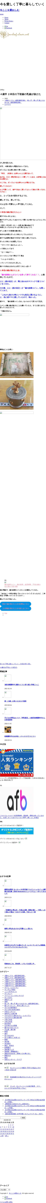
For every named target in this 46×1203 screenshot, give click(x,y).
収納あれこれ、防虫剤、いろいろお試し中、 (20, 964)
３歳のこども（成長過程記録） (15, 980)
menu (1, 14)
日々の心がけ (9, 1035)
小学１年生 (8, 1019)
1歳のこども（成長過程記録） (15, 976)
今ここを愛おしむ (9, 10)
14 (7, 1129)
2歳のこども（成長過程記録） (15, 978)
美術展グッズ (9, 1049)
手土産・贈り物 (9, 1029)
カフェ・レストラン (11, 987)
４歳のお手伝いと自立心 (8, 667)
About (6, 19)
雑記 (6, 1057)
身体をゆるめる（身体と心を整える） (17, 1053)
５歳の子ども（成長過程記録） (15, 983)
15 (9, 1129)
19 (3, 1131)
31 (13, 1133)
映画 (6, 1039)
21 (7, 1131)
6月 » (6, 1136)
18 (1, 1131)
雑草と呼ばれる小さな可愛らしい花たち (18, 928)
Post (5, 613)
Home (6, 17)
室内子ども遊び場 (10, 1013)
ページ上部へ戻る (6, 1202)
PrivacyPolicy (8, 21)
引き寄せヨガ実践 (10, 1025)
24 (13, 1131)
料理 (6, 1031)
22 (9, 1131)
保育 (6, 1001)
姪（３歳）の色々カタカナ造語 (15, 701)
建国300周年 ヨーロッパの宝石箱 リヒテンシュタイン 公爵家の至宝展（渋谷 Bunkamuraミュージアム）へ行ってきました (25, 891)
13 (5, 1129)
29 (9, 1133)
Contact (6, 23)
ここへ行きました (10, 991)
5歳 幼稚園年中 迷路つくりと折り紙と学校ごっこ (21, 684)
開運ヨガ (7, 1055)
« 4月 (2, 1136)
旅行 (6, 1033)
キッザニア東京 (9, 989)
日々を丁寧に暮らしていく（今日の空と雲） (15, 664)
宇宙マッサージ (9, 1011)
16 (11, 1129)
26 (3, 1133)
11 (1, 1129)
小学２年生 (8, 1021)
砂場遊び (7, 1047)
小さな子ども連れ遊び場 (13, 1017)
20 (5, 1131)
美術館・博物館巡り (11, 1051)
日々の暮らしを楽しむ (12, 1037)
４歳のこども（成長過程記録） (15, 100)
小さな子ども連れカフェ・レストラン (17, 1015)
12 (3, 1129)
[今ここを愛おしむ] (15, 37)
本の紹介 (7, 1043)
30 (11, 1133)
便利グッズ (8, 999)
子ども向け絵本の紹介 (12, 1009)
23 (11, 1131)
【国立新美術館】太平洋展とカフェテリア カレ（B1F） (24, 1114)
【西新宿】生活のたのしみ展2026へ (16, 1104)
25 (1, 1133)
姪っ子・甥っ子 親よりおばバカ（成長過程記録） (21, 1003)
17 (13, 1129)
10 (13, 1127)
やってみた (8, 997)
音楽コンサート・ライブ (13, 1059)
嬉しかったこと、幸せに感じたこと (16, 1005)
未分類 (6, 1041)
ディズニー (8, 993)
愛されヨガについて (11, 1027)
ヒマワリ (7, 104)
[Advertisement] (23, 64)
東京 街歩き (9, 1045)
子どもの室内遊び (10, 1007)
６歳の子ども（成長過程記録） (15, 985)
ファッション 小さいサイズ (14, 995)
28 (7, 1133)
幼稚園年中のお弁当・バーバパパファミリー (20, 736)
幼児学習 (7, 1023)
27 (5, 1133)
